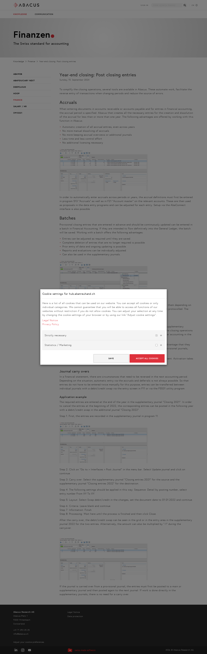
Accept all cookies (147, 358)
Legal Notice (50, 320)
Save (111, 358)
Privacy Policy (50, 324)
